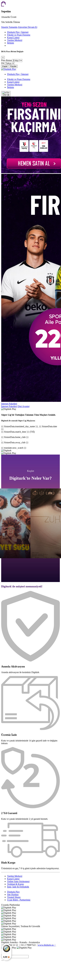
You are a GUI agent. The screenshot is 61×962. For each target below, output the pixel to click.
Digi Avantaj (23, 406)
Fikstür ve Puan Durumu (18, 35)
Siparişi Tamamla (9, 27)
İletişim (10, 43)
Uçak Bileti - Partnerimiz (18, 900)
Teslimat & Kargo (15, 884)
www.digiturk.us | (47, 945)
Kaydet (13, 66)
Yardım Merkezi (14, 40)
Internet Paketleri (9, 403)
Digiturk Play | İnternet (17, 32)
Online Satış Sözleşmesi (18, 881)
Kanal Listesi (13, 37)
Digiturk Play (13, 892)
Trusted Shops (13, 897)
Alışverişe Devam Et (27, 27)
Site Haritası (13, 894)
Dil (2, 63)
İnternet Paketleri (9, 406)
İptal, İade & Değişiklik (18, 886)
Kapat (4, 66)
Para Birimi (6, 60)
